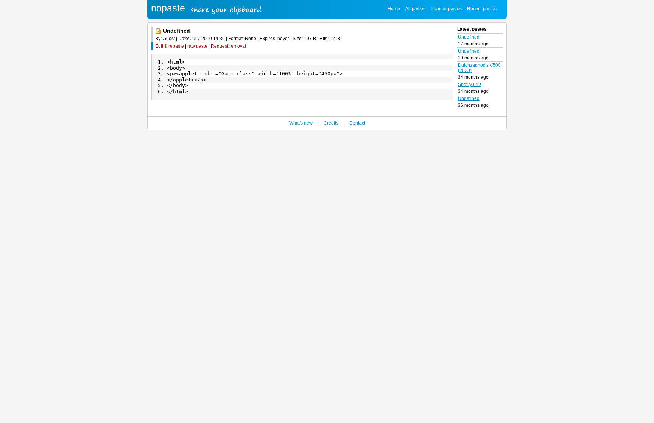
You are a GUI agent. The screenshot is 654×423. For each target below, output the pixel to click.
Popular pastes (446, 8)
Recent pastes (482, 8)
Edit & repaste (169, 46)
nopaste (168, 8)
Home (394, 8)
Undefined (469, 37)
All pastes (415, 8)
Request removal (228, 46)
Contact (357, 123)
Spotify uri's (469, 84)
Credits (331, 123)
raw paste (197, 46)
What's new (301, 123)
